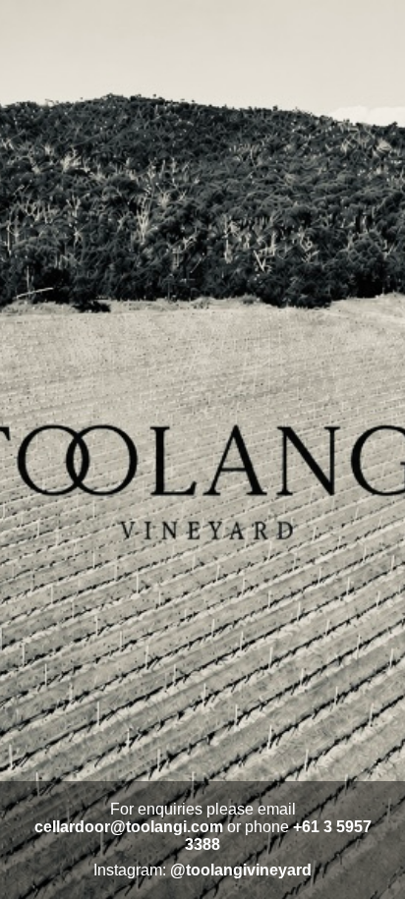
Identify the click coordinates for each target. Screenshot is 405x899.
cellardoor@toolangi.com (128, 826)
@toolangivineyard (241, 870)
